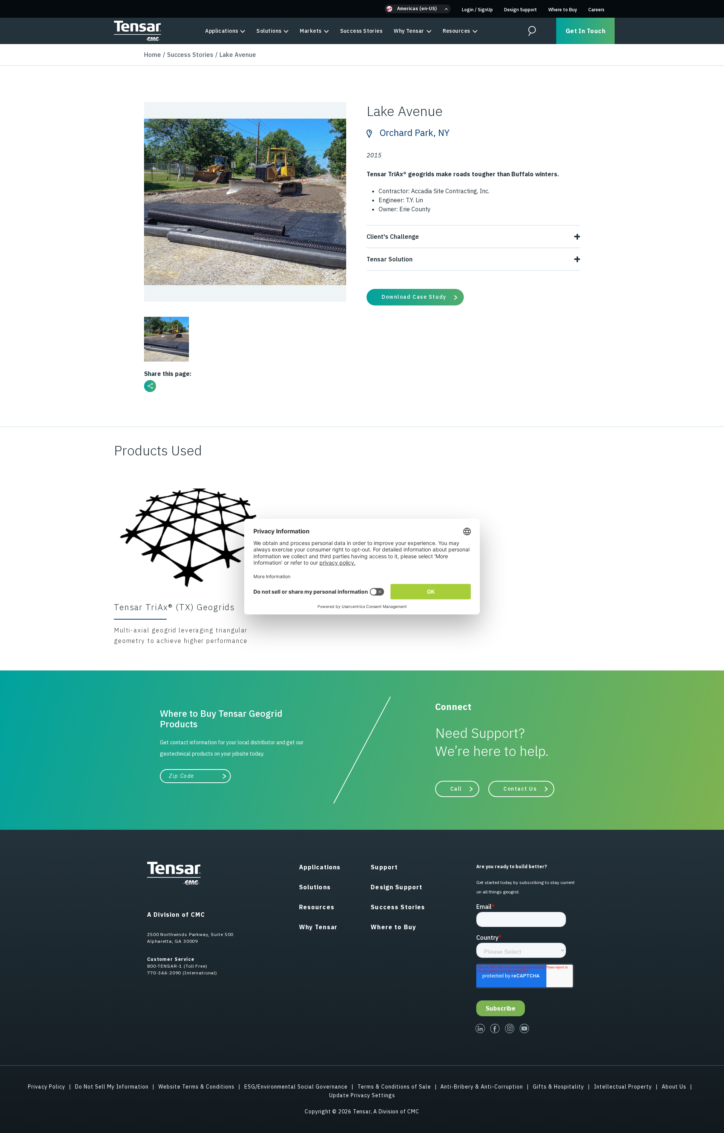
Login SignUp (477, 9)
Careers (596, 9)
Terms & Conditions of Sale (394, 1086)
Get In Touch (585, 31)
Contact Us (520, 788)
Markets (310, 31)
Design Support (520, 9)
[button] (418, 9)
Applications (221, 31)
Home (152, 54)
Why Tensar (409, 31)
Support (384, 867)
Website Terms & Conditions (196, 1086)
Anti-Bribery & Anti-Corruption (481, 1086)
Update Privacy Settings (362, 1095)
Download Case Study (414, 296)
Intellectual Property (623, 1086)
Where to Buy (562, 9)
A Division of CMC (176, 914)
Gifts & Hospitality (558, 1086)
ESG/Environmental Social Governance (296, 1086)
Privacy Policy (46, 1086)
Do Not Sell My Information (112, 1086)
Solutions (268, 31)
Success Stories (361, 31)
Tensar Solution (390, 259)
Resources (456, 31)
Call (456, 788)
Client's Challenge (393, 236)
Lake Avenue (237, 54)
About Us (674, 1086)
